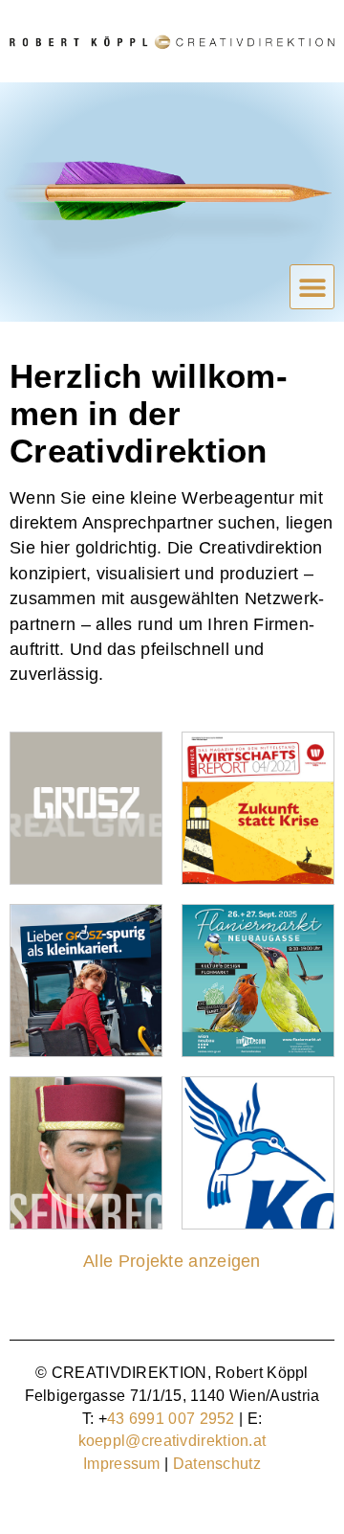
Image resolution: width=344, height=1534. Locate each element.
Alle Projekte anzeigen (172, 1261)
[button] (312, 286)
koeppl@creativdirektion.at (172, 1440)
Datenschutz (217, 1463)
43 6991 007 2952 (171, 1418)
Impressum (122, 1463)
